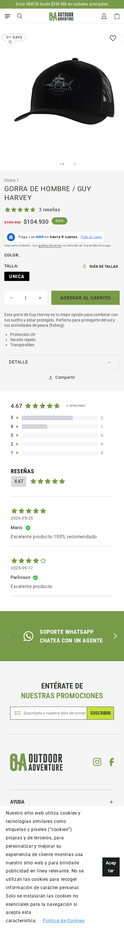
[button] (7, 16)
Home (10, 180)
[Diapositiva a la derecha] (74, 164)
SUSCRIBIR (100, 713)
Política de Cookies (63, 920)
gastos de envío (50, 245)
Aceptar (111, 866)
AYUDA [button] (17, 802)
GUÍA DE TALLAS (103, 266)
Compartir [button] (65, 377)
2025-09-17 (22, 568)
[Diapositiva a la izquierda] (49, 164)
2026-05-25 (22, 518)
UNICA (17, 276)
